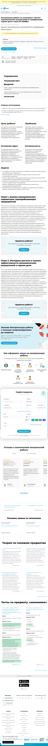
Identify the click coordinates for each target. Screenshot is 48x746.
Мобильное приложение (39, 723)
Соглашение (5, 739)
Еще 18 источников (5, 114)
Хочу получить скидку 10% (24, 5)
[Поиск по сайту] (45, 8)
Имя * (5, 414)
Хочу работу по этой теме (9, 343)
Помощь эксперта (8, 728)
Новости (24, 721)
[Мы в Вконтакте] (20, 698)
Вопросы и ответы (40, 719)
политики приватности (26, 435)
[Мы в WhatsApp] (25, 698)
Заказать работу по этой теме (9, 48)
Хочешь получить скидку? (40, 47)
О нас (24, 713)
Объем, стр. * (29, 405)
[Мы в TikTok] (44, 698)
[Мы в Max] (28, 698)
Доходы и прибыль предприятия (9, 526)
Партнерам (24, 727)
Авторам (24, 729)
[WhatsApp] (36, 420)
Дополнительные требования (24, 411)
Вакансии (24, 725)
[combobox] (12, 401)
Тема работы (6, 405)
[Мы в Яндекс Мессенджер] (31, 698)
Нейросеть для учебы (39, 725)
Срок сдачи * (41, 405)
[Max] (44, 420)
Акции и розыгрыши (24, 723)
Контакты (24, 731)
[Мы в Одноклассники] (39, 698)
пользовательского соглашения (18, 435)
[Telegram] (33, 420)
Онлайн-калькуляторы (40, 717)
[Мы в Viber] (23, 698)
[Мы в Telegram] (17, 698)
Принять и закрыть (8, 742)
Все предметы (8, 732)
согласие (35, 435)
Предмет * (28, 399)
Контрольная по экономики (33, 526)
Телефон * (28, 414)
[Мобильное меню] (1, 8)
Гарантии (24, 717)
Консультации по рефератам (8, 720)
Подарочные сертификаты (39, 721)
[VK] (40, 420)
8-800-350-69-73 (9, 698)
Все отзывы (24, 493)
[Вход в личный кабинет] (42, 8)
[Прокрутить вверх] (45, 740)
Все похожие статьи (42, 596)
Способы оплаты (24, 715)
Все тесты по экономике (41, 670)
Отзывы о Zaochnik (24, 719)
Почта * (5, 423)
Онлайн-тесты (40, 715)
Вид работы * (7, 399)
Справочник (39, 713)
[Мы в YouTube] (42, 698)
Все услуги (8, 730)
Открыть (23, 249)
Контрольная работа (6, 58)
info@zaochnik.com (9, 700)
